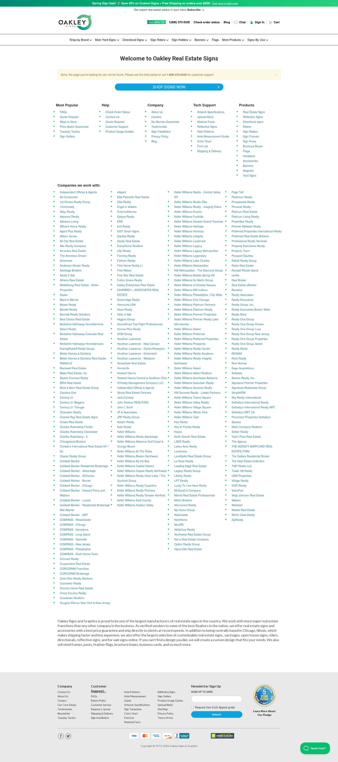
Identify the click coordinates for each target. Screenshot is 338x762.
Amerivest (66, 260)
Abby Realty (67, 212)
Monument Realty (185, 505)
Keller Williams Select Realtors (193, 373)
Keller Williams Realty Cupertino (137, 485)
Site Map (163, 709)
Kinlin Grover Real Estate (189, 437)
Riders (247, 126)
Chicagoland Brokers (73, 441)
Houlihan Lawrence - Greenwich (137, 353)
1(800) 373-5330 (179, 22)
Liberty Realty (182, 476)
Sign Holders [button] (180, 40)
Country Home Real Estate (76, 588)
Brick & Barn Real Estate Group (79, 388)
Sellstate (237, 373)
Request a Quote (100, 709)
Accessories (250, 161)
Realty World (239, 348)
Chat (242, 22)
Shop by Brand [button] (79, 40)
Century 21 (67, 397)
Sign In (259, 22)
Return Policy (98, 700)
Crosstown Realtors (72, 598)
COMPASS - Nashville (73, 539)
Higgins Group (126, 319)
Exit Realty (123, 226)
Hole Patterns (205, 131)
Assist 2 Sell (67, 275)
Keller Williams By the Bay (133, 461)
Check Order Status (118, 112)
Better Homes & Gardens (75, 353)
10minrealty (67, 207)
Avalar (64, 295)
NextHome (180, 520)
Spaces (236, 422)
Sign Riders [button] (158, 40)
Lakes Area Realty (185, 446)
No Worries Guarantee (165, 122)
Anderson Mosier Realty (75, 265)
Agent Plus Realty (71, 231)
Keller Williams (126, 432)
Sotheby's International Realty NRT (253, 407)
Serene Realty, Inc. (243, 378)
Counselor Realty (70, 583)
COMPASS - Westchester (75, 520)
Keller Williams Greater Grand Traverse (198, 221)
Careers (156, 117)
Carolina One (68, 392)
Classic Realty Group (73, 456)
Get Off (156, 22)
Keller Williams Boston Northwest (137, 456)
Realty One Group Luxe (246, 329)
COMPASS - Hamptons (74, 529)
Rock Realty (239, 358)
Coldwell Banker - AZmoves (77, 476)
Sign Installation (161, 131)
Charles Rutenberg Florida (76, 427)
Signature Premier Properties (250, 383)
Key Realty (181, 422)
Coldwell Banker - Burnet (75, 481)
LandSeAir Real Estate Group (192, 456)
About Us (157, 112)
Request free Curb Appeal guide (215, 707)
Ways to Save (68, 122)
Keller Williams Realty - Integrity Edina (197, 207)
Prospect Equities (242, 256)
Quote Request (69, 117)
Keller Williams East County (134, 500)
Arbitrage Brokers (71, 270)
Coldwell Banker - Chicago (76, 485)
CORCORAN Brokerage (74, 573)
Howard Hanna (126, 373)
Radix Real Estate (243, 265)
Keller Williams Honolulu (189, 231)
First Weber (124, 270)
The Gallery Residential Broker (251, 456)
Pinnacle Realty (241, 207)
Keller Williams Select (187, 329)
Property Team (241, 251)
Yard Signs (249, 175)
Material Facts (206, 122)
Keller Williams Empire (188, 212)
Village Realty (240, 481)
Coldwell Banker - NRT (74, 515)
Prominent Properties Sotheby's (251, 417)
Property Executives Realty (248, 246)
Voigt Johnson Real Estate (248, 495)
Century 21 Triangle (72, 407)
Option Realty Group (187, 544)
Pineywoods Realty (243, 202)
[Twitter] (68, 736)
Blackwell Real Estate (73, 368)
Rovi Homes (239, 363)
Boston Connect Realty (74, 378)
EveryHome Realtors (130, 246)
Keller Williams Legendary (190, 256)
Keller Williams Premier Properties (195, 314)
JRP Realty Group (128, 417)
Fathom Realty (126, 260)
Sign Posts (249, 141)
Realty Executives (243, 300)
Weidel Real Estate (243, 510)
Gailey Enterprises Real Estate (136, 285)
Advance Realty (69, 216)
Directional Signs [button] (133, 40)
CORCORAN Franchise (74, 569)
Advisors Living (69, 221)
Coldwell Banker (70, 461)
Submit (216, 714)
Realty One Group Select (247, 344)
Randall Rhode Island (245, 270)
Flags (215, 40)
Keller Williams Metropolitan (191, 265)
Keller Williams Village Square (192, 407)
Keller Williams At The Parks (134, 451)
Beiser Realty (68, 304)
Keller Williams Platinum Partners (194, 304)
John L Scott (125, 407)
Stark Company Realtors (247, 427)
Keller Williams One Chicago (191, 300)
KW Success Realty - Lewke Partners (197, 392)
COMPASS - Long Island (75, 534)
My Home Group (184, 510)
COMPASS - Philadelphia (75, 549)
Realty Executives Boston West (251, 309)
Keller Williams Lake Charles (191, 260)
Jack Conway (125, 397)
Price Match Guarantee (74, 126)
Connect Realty (69, 559)
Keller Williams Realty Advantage (137, 437)
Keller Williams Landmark (190, 241)
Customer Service (101, 704)
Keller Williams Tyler (186, 417)
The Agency (239, 441)
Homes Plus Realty (129, 329)
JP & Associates (127, 412)
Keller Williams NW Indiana (191, 290)
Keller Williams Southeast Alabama (195, 378)
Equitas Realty (126, 236)
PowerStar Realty (242, 221)
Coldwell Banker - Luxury (75, 500)
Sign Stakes (250, 131)
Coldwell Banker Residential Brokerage (84, 466)
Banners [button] (200, 40)
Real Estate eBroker (244, 285)
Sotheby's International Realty (250, 402)
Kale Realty (124, 427)
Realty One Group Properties (250, 339)
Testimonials (159, 126)
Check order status (207, 22)
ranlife (235, 275)
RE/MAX (237, 353)
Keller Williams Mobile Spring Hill (194, 275)
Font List (202, 146)
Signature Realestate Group (249, 388)
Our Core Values (67, 704)
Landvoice (180, 451)
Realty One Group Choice (247, 324)
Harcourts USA (126, 304)
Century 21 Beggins (72, 402)
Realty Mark (239, 314)
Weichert (237, 505)
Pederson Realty (242, 197)
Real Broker (239, 280)
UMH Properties (241, 476)
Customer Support (117, 126)
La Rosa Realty (183, 461)
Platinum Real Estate (244, 212)
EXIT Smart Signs (128, 231)
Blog (227, 22)
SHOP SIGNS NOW (169, 87)
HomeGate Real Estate (131, 363)
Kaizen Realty (125, 422)
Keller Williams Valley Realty (191, 402)
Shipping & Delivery (209, 151)
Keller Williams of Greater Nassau (195, 285)
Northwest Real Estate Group (192, 534)
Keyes (178, 432)
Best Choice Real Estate (75, 319)
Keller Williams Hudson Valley (135, 505)
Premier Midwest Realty (246, 226)
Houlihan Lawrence (129, 339)
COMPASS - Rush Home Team (79, 554)
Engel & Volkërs (127, 207)
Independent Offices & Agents (78, 192)
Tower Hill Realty (242, 471)
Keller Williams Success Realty (193, 388)
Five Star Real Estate (130, 275)
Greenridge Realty (128, 300)
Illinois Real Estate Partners (134, 392)
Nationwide (181, 515)
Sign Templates (133, 709)
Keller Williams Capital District (135, 466)
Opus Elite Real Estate (188, 549)
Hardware (249, 156)
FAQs (63, 112)
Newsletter (64, 713)
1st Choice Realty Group (75, 202)
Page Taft (238, 192)
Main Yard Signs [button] (106, 40)
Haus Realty (124, 309)
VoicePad (237, 490)
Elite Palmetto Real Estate (133, 197)
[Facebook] (61, 736)
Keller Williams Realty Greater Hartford (141, 495)
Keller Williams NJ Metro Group (193, 280)
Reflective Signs (207, 126)
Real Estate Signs (254, 112)
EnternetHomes (127, 212)
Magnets (248, 171)
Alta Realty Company (73, 246)
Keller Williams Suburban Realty (194, 383)
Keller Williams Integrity (188, 236)
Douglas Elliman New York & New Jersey (85, 603)
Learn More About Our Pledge (264, 713)
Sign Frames (251, 136)
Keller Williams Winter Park (191, 412)
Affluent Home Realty (73, 226)
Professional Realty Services (249, 241)
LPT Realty (181, 481)
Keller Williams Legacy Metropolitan (196, 251)
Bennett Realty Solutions (75, 314)
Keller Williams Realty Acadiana (193, 353)
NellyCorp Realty (184, 529)
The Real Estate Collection (248, 461)
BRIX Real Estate (70, 383)
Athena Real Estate (72, 280)
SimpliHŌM (238, 392)
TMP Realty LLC (242, 466)
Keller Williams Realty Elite (190, 202)
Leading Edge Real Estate (190, 466)
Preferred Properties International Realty (257, 231)
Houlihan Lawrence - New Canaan (138, 344)
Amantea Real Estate (73, 251)
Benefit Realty (68, 309)
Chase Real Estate (71, 422)
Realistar (237, 290)
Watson (236, 500)
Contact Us (112, 117)
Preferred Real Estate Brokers (250, 236)
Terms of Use (165, 717)
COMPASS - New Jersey (75, 544)
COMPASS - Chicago (73, 525)
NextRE (179, 525)
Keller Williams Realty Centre (192, 348)
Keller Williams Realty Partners (136, 490)
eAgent (121, 192)
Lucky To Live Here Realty (190, 485)
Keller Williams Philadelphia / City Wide (198, 295)
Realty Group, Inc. (243, 304)
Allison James (68, 236)
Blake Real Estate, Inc (73, 373)
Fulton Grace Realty (129, 280)
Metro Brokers (183, 500)
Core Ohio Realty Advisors (76, 578)
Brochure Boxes (253, 146)
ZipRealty (237, 520)
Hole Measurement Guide (213, 136)
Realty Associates (243, 295)
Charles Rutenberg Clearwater (79, 432)
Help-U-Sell (124, 314)
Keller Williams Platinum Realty (193, 309)
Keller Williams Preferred (189, 334)
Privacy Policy (159, 136)
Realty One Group (243, 319)
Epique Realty (125, 216)
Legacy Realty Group (187, 471)
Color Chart (204, 141)
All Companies (69, 197)
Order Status (98, 692)
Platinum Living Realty (245, 216)
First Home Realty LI (130, 265)
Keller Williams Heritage (189, 226)
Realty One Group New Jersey (250, 334)
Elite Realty (124, 202)
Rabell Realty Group (244, 260)
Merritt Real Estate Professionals (194, 495)
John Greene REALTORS (132, 402)
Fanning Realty (126, 256)
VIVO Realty (239, 485)
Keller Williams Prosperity (190, 344)
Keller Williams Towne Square (192, 397)
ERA (120, 221)
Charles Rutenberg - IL (74, 437)
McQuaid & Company (187, 490)
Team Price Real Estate (246, 437)
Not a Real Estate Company (191, 539)
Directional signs (253, 122)
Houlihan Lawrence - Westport (136, 358)
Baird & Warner (69, 300)
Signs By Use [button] (256, 40)
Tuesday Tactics (70, 131)
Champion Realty (70, 412)
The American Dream (73, 256)
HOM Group (124, 334)
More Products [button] (232, 40)
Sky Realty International (246, 397)
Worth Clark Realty (243, 515)
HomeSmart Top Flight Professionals (140, 324)
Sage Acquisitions (243, 368)
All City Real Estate (71, 241)
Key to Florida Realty (187, 427)
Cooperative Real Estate (75, 564)
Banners (248, 166)
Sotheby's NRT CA (243, 412)
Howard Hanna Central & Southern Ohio (142, 378)
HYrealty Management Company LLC (140, 383)
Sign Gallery (67, 136)
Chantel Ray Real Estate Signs (79, 417)
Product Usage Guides (120, 131)
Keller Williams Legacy (188, 246)
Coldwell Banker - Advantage (78, 471)
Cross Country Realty (73, 593)
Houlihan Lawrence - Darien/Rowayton (141, 348)
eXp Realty (124, 251)
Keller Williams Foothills (188, 216)
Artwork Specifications (210, 112)
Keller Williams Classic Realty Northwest (142, 471)
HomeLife (123, 368)
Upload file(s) (205, 117)
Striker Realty (240, 432)
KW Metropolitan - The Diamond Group (198, 270)
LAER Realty (182, 441)
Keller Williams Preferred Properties (196, 339)
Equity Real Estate (128, 241)
